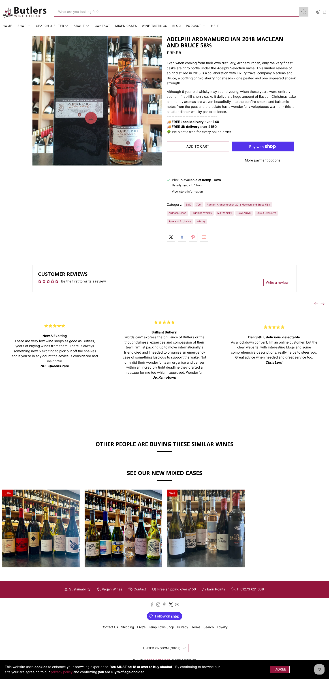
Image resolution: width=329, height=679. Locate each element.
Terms (195, 627)
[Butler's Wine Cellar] (24, 12)
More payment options (262, 160)
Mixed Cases (126, 26)
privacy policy (62, 672)
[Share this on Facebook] (182, 237)
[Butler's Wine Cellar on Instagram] (158, 605)
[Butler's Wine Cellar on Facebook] (152, 605)
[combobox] (176, 12)
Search (208, 627)
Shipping (127, 627)
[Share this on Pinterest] (193, 237)
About (79, 26)
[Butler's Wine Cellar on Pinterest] (164, 605)
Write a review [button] (277, 282)
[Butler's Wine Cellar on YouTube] (177, 605)
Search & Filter (50, 26)
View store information (187, 191)
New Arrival (244, 212)
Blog (176, 26)
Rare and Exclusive (180, 221)
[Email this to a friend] (204, 237)
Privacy (182, 627)
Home (7, 26)
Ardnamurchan (177, 212)
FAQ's (141, 627)
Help (215, 26)
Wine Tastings (154, 26)
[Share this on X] (171, 237)
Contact (102, 26)
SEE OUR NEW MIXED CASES (164, 473)
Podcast (193, 26)
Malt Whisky (224, 212)
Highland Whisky (202, 212)
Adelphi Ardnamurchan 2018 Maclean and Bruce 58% (238, 204)
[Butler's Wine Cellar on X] (171, 605)
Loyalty (222, 627)
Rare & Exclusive (266, 212)
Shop (21, 26)
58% (188, 204)
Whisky (201, 221)
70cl (198, 204)
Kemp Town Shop (161, 627)
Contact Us (110, 627)
